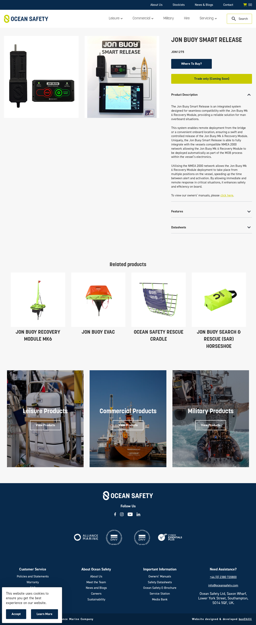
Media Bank (160, 599)
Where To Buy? (191, 64)
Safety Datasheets (160, 582)
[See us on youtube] (130, 514)
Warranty (33, 582)
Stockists (179, 5)
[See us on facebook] (115, 514)
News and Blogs (96, 588)
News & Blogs (204, 5)
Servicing (207, 18)
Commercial (141, 18)
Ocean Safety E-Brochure (159, 588)
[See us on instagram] (122, 514)
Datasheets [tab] (178, 227)
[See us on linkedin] (138, 514)
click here (226, 195)
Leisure (114, 18)
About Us (156, 5)
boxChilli (245, 619)
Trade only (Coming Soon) (211, 79)
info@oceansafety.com (223, 585)
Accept (19, 615)
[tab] (211, 145)
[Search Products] (239, 19)
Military (168, 18)
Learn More (45, 615)
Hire (187, 18)
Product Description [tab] (184, 95)
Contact (228, 5)
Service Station (160, 594)
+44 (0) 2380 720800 (223, 577)
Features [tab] (177, 211)
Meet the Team (96, 582)
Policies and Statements (33, 576)
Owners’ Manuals (159, 576)
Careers (96, 594)
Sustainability (96, 599)
